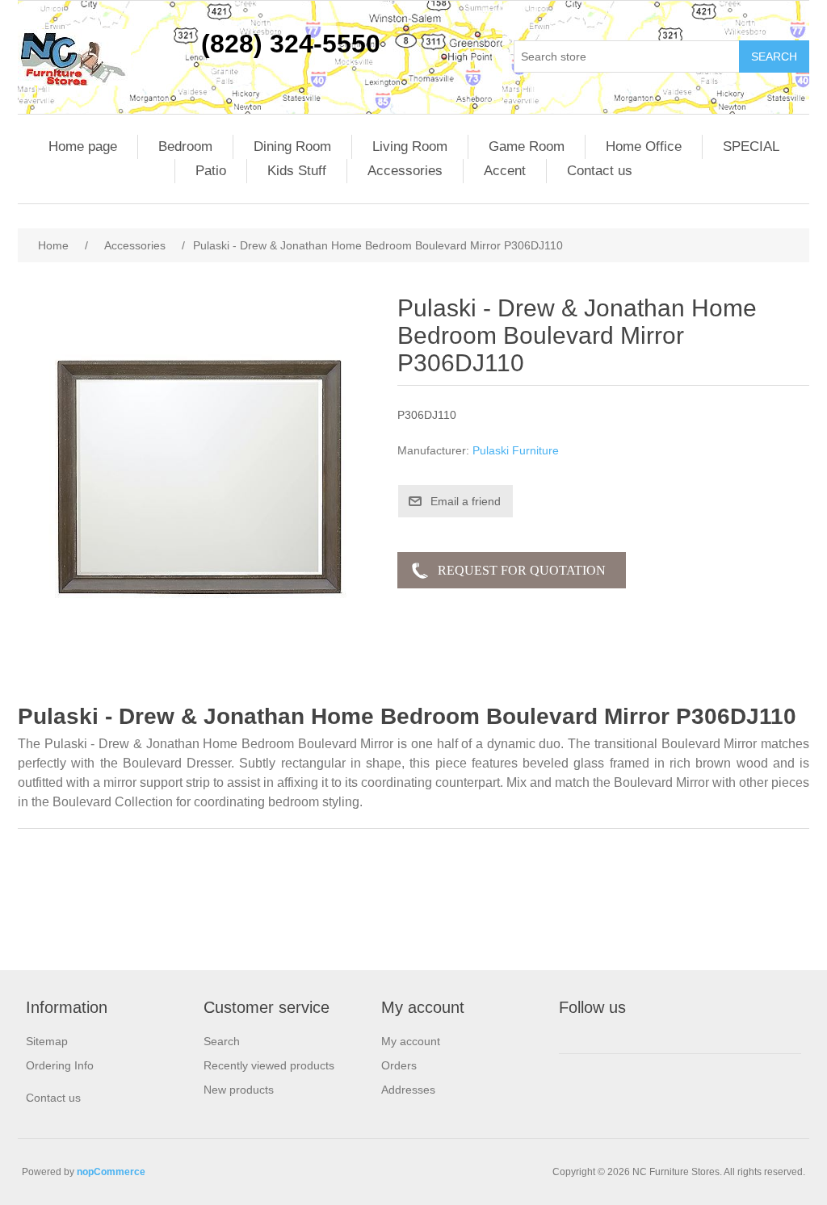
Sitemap (47, 1041)
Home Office (644, 146)
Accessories (405, 170)
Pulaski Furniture (515, 450)
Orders (399, 1065)
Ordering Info (60, 1065)
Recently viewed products (269, 1065)
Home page (82, 146)
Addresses (408, 1089)
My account (410, 1041)
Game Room (527, 146)
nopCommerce (111, 1172)
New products (239, 1089)
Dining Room (292, 146)
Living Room (409, 146)
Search (222, 1041)
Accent (505, 170)
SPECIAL (751, 146)
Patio (210, 170)
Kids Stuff (296, 170)
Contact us (599, 170)
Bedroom (185, 146)
